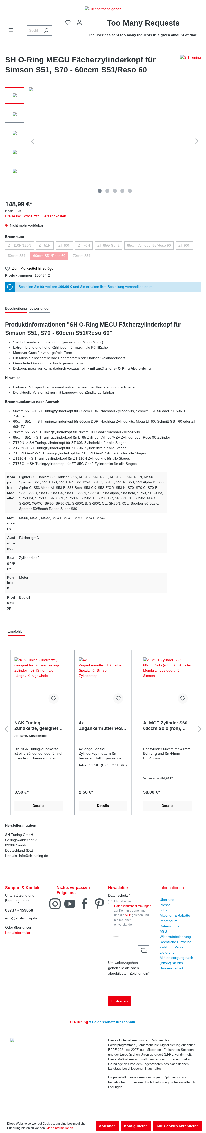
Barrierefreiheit (171, 968)
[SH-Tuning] (190, 66)
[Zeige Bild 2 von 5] (107, 191)
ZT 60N (64, 245)
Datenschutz (169, 926)
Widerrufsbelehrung (175, 937)
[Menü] (11, 30)
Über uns (167, 900)
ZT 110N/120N (19, 245)
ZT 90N (184, 245)
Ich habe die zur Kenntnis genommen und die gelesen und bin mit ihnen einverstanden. (132, 913)
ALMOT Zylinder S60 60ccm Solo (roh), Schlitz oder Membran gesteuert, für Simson (166, 725)
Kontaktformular (17, 933)
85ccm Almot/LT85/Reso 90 (149, 245)
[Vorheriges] (32, 141)
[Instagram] (55, 903)
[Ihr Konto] (79, 22)
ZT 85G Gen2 (108, 245)
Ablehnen (107, 1126)
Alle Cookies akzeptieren (177, 1126)
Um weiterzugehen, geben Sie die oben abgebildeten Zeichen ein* (128, 968)
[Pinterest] (99, 903)
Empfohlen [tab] (16, 631)
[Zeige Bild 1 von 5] (100, 191)
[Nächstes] (197, 141)
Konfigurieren (136, 1126)
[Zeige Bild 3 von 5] (115, 191)
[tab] (16, 309)
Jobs (163, 910)
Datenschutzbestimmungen (132, 906)
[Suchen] (46, 30)
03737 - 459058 (19, 910)
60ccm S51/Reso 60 (49, 256)
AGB (128, 915)
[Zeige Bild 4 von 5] (122, 191)
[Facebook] (84, 903)
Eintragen (119, 1001)
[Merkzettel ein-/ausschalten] (54, 698)
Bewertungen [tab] (39, 308)
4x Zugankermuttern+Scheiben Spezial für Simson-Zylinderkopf (103, 725)
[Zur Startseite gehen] (103, 9)
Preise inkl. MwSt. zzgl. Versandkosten (35, 216)
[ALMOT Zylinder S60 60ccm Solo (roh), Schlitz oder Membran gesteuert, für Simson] (167, 682)
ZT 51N (45, 245)
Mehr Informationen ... (61, 1128)
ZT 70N (84, 245)
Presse (165, 905)
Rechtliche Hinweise (175, 942)
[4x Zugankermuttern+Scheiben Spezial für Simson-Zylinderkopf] (103, 682)
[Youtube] (69, 903)
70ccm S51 (82, 256)
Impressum (168, 921)
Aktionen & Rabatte (175, 915)
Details (38, 806)
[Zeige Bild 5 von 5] (130, 191)
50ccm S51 (17, 256)
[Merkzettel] (68, 22)
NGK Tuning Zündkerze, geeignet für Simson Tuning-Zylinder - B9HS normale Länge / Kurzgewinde (36, 725)
